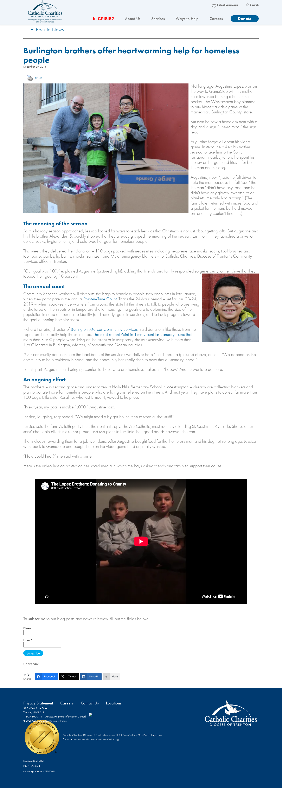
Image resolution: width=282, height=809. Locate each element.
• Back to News (47, 29)
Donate (244, 18)
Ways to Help (187, 18)
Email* (27, 640)
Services (158, 18)
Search (254, 5)
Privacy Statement (38, 703)
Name (27, 628)
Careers (216, 18)
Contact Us (90, 703)
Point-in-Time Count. (100, 299)
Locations (113, 703)
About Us (132, 18)
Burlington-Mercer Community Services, (105, 329)
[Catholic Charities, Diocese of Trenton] (45, 12)
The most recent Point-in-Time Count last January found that (142, 334)
